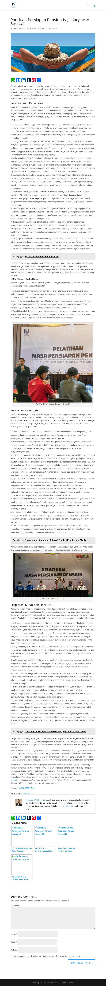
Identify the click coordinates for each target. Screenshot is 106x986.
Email (14, 942)
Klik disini (69, 806)
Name (14, 934)
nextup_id (25, 793)
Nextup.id (14, 780)
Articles (41, 28)
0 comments (51, 28)
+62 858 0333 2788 (25, 788)
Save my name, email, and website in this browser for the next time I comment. (47, 956)
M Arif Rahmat (19, 28)
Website (14, 950)
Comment (16, 905)
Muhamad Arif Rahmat (35, 800)
